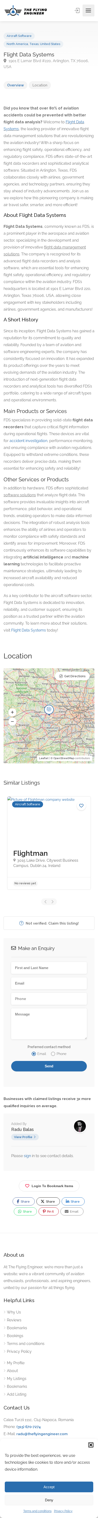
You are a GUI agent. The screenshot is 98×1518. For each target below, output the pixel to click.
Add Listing (16, 1394)
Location (39, 85)
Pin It (50, 1211)
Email (73, 1211)
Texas (34, 44)
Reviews (14, 1320)
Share (25, 1201)
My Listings (16, 1378)
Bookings (15, 1336)
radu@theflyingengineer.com (42, 1434)
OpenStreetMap (64, 758)
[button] (90, 1445)
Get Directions (74, 676)
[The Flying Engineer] (26, 10)
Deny (49, 1500)
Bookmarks (17, 1328)
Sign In (77, 10)
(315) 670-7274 (28, 1427)
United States (50, 44)
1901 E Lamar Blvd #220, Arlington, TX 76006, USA (46, 64)
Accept (49, 1487)
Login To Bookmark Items (52, 1186)
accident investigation (28, 440)
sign (28, 1156)
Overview (15, 85)
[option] (49, 843)
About (12, 1371)
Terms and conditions (37, 1511)
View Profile (23, 1137)
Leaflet (44, 758)
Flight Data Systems (28, 630)
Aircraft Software (19, 36)
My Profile (15, 1363)
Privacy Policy (63, 1511)
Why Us (14, 1312)
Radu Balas (22, 1129)
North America (17, 44)
